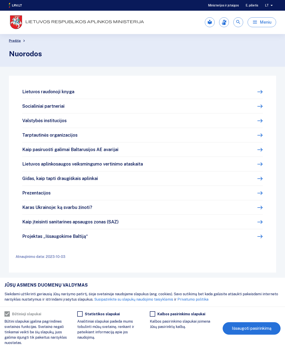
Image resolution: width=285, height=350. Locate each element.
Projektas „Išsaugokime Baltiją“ (55, 236)
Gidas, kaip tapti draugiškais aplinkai (60, 178)
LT (267, 5)
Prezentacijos (36, 193)
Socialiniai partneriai (43, 106)
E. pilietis (252, 5)
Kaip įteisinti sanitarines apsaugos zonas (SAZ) (70, 222)
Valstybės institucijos (44, 120)
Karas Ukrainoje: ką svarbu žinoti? (57, 207)
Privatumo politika (192, 299)
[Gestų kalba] (224, 22)
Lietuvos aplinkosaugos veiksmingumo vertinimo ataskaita (82, 164)
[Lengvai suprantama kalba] (210, 22)
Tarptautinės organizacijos (49, 135)
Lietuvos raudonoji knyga (48, 91)
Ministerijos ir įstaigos (223, 5)
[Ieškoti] (238, 22)
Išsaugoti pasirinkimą (251, 328)
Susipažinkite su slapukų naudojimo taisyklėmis (133, 299)
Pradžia (15, 40)
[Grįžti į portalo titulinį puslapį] (15, 5)
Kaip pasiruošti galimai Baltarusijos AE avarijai (70, 149)
